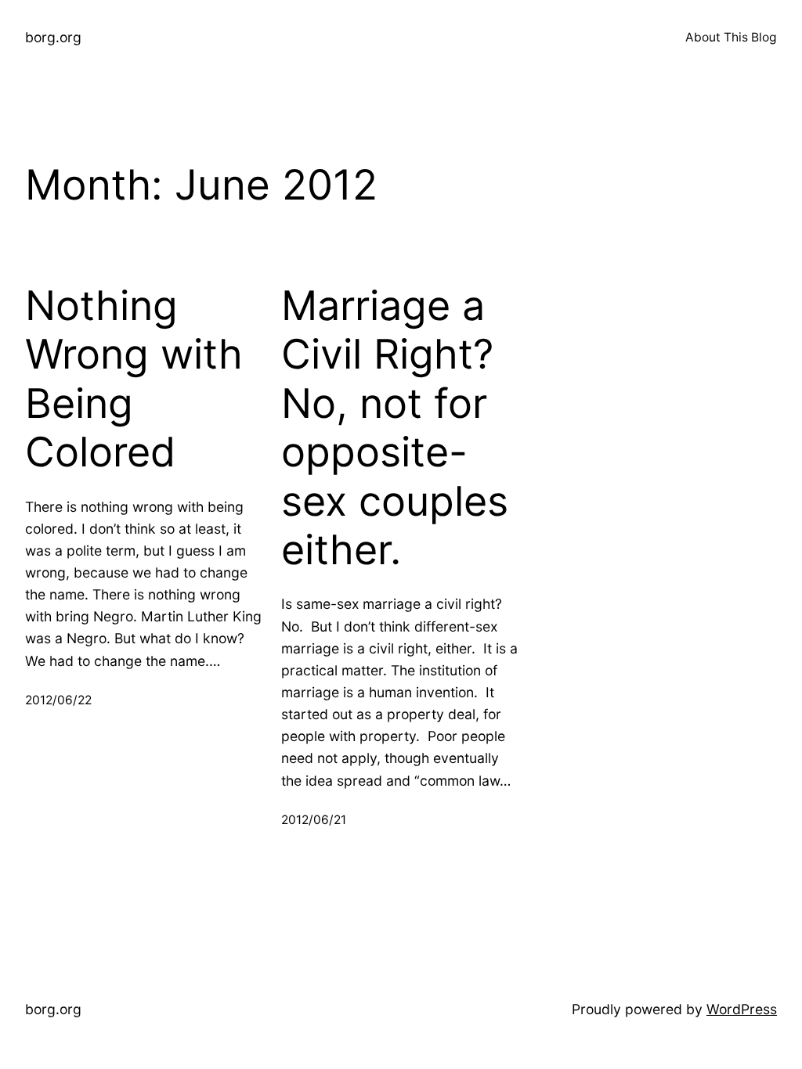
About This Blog (731, 37)
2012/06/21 (313, 819)
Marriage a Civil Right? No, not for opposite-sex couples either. (394, 428)
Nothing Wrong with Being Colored (134, 379)
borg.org (53, 37)
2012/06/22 (58, 700)
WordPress (741, 1009)
